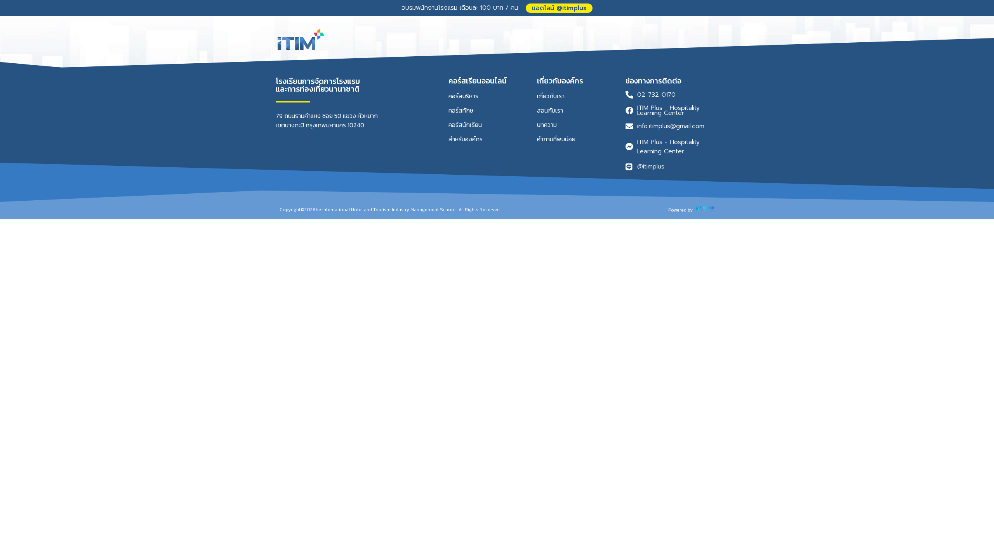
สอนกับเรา (550, 110)
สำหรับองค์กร (465, 139)
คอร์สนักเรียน (465, 124)
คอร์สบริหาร (463, 96)
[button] (559, 8)
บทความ (547, 124)
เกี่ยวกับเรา (551, 96)
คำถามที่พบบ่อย (556, 139)
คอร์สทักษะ (461, 110)
